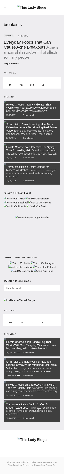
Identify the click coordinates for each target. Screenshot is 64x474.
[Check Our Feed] (36, 206)
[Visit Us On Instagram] (37, 198)
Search (57, 288)
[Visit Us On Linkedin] (15, 206)
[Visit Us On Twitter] (14, 198)
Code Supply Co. (48, 465)
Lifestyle (9, 36)
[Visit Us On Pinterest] (39, 202)
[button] (5, 7)
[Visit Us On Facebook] (16, 202)
